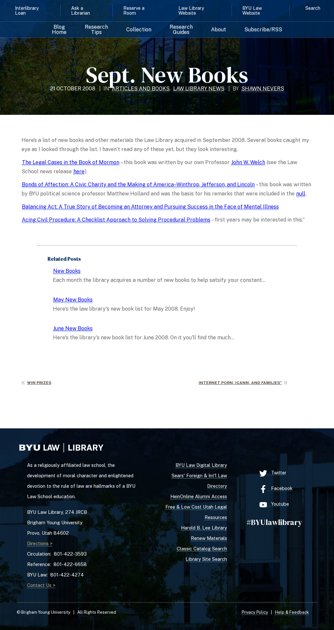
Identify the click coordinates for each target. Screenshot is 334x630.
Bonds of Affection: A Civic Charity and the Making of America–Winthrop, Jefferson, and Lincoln (138, 184)
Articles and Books (141, 88)
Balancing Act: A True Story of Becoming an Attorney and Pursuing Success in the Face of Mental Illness (150, 207)
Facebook (280, 488)
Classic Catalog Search (202, 548)
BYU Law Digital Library (201, 465)
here (78, 171)
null (300, 194)
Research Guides (181, 29)
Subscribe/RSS (263, 29)
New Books (67, 271)
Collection (138, 29)
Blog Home (59, 29)
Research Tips (96, 29)
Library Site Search (206, 559)
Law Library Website (191, 10)
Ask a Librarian (80, 10)
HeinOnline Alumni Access (198, 496)
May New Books (73, 300)
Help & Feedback (292, 612)
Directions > (40, 543)
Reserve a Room (133, 10)
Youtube (278, 504)
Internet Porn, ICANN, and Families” (240, 382)
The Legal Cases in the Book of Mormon (70, 162)
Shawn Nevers (262, 88)
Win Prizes (39, 382)
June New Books (73, 328)
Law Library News (198, 88)
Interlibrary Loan (27, 10)
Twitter (276, 472)
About (218, 29)
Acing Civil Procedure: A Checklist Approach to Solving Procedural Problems (116, 220)
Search (312, 8)
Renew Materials (209, 538)
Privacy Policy (255, 612)
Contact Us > (41, 585)
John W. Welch (248, 162)
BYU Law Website (252, 10)
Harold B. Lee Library (204, 527)
